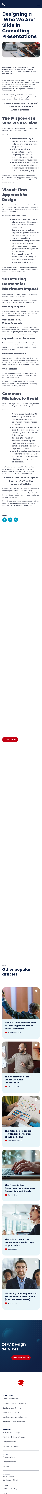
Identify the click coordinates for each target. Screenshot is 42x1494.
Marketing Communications (15, 1417)
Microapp (7, 1466)
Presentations (9, 1457)
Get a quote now (19, 1357)
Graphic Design (9, 1442)
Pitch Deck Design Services (14, 1437)
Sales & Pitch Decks (11, 1412)
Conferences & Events (12, 1408)
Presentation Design (11, 1432)
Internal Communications (14, 1421)
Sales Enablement (11, 1398)
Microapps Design (10, 1446)
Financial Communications (14, 1403)
